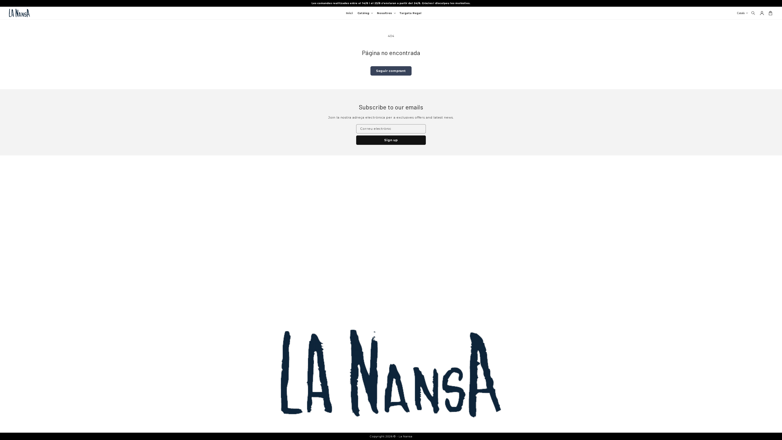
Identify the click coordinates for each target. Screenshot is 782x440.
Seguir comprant (391, 71)
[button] (753, 13)
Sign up (391, 140)
